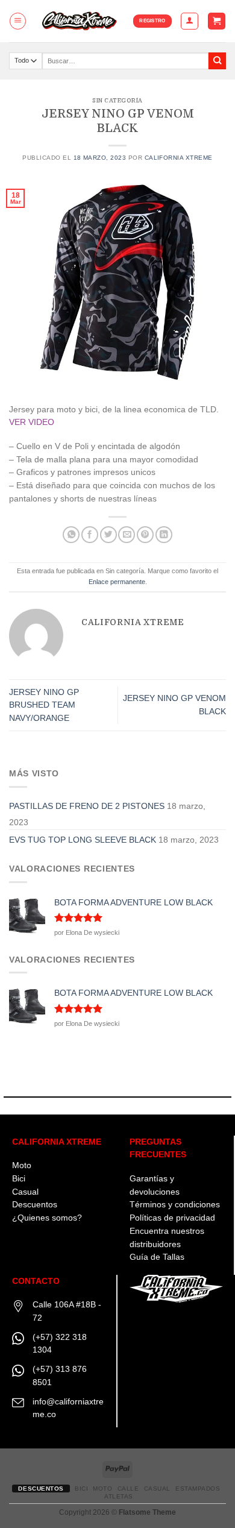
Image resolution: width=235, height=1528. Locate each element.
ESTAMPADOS (197, 1488)
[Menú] (18, 21)
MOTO (102, 1488)
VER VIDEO (31, 422)
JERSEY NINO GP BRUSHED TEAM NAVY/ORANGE (44, 705)
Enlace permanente (117, 581)
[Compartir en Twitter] (108, 535)
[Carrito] (216, 21)
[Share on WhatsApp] (71, 535)
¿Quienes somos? (47, 1217)
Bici (18, 1178)
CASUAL (157, 1488)
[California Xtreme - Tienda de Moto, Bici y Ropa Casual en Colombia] (80, 21)
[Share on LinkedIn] (163, 535)
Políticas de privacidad (172, 1217)
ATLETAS (118, 1496)
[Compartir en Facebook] (89, 535)
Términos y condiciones (175, 1204)
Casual (25, 1191)
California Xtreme (179, 157)
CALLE (128, 1488)
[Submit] (217, 61)
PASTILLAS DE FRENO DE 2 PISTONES (86, 806)
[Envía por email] (126, 535)
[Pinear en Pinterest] (145, 535)
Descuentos (34, 1204)
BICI (81, 1488)
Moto (21, 1165)
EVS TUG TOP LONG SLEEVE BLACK (82, 839)
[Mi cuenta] (189, 21)
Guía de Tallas (157, 1257)
